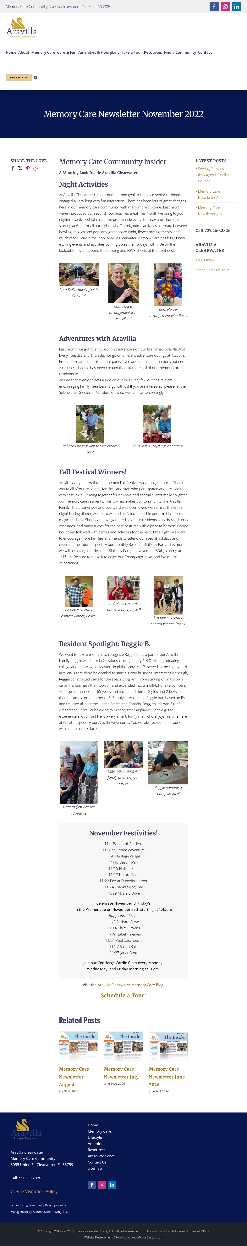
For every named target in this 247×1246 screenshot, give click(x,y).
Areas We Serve (101, 1155)
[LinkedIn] (112, 1185)
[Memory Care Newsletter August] (78, 1046)
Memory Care (99, 1131)
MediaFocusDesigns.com (147, 1237)
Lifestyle (95, 1137)
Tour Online (205, 260)
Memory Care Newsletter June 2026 (167, 1077)
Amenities (96, 1143)
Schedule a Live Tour (212, 269)
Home (93, 1125)
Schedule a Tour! (123, 995)
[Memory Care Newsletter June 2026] (168, 1046)
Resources (97, 1149)
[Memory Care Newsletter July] (123, 1046)
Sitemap (95, 1168)
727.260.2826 (29, 1178)
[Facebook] (13, 168)
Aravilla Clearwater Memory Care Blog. (131, 984)
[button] (35, 77)
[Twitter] (20, 168)
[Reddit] (35, 168)
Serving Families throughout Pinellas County (213, 175)
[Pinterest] (28, 168)
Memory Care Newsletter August (74, 1077)
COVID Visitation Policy (34, 1191)
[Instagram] (102, 1185)
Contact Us (97, 1162)
